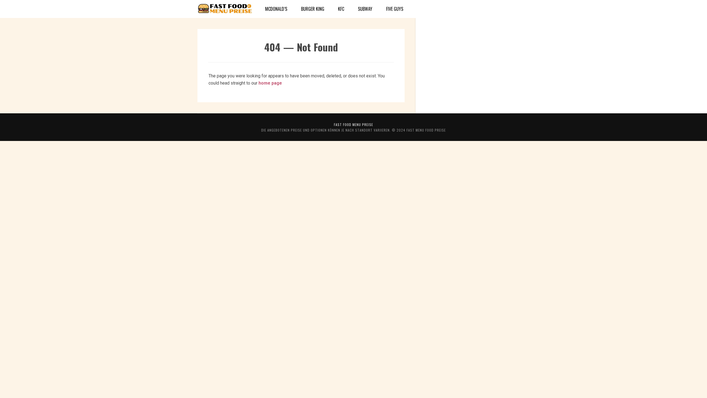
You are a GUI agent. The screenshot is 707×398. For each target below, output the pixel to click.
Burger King (312, 9)
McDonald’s (276, 9)
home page (270, 83)
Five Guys (394, 9)
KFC (341, 9)
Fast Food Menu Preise (353, 124)
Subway (365, 9)
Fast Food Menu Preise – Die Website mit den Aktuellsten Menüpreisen (225, 9)
